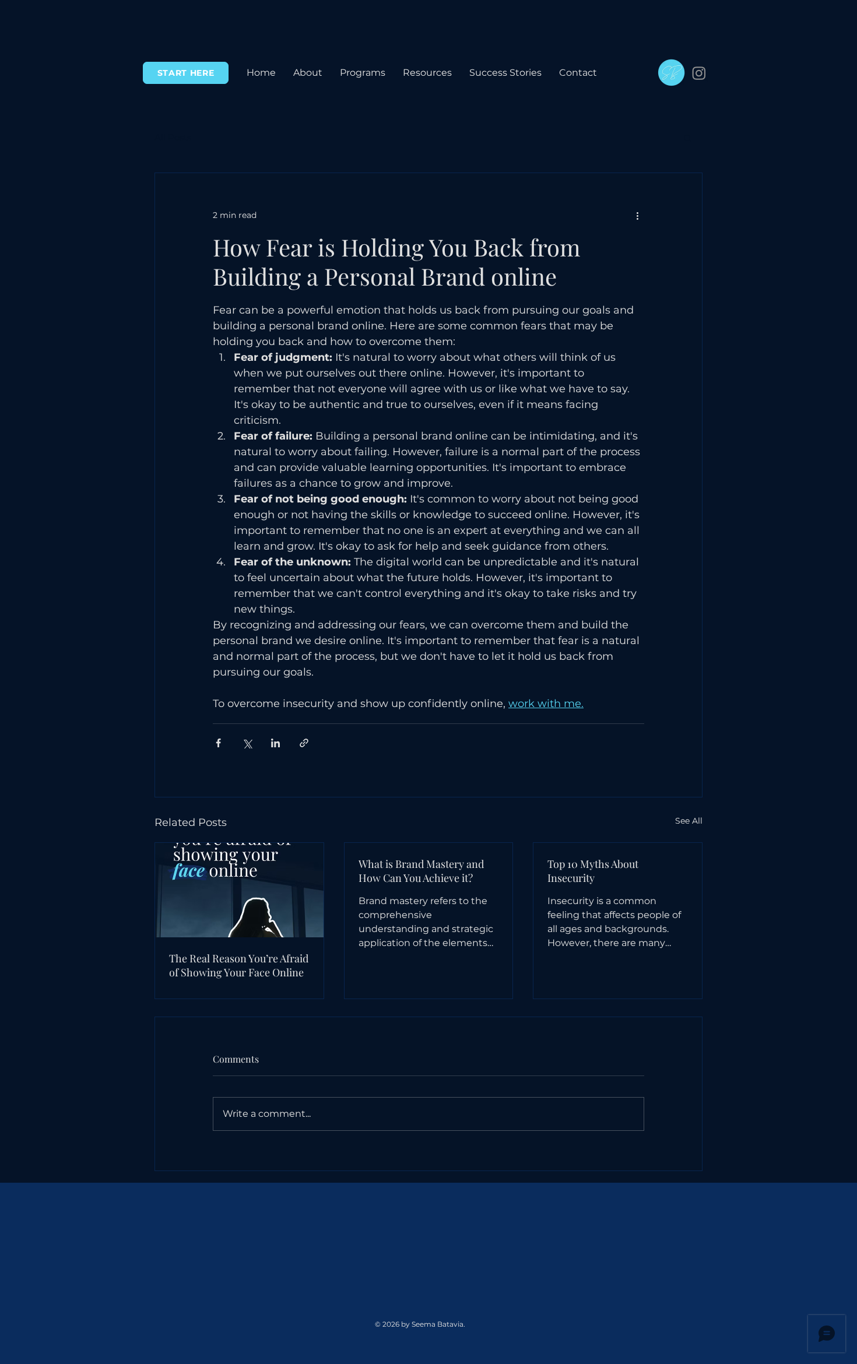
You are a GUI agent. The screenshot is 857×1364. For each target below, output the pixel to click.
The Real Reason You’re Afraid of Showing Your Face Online (238, 965)
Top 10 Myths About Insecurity (592, 871)
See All (689, 820)
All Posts (172, 137)
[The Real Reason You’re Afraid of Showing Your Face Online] (239, 890)
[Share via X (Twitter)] (246, 742)
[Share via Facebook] (218, 742)
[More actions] (637, 215)
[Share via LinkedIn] (275, 742)
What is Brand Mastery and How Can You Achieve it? (421, 871)
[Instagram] (699, 73)
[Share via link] (304, 742)
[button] (362, 73)
